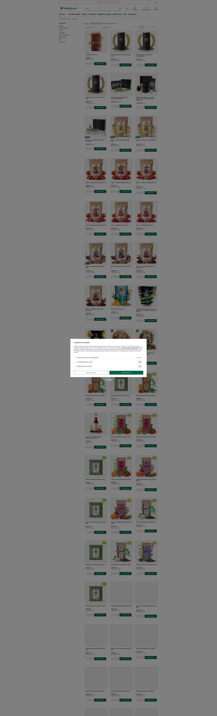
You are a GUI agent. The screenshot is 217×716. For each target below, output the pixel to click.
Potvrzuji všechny (126, 372)
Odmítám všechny (91, 372)
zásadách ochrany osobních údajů (130, 347)
